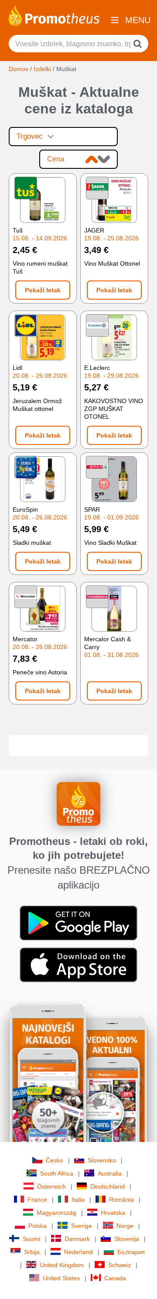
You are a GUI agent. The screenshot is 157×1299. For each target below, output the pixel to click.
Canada (115, 1278)
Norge (124, 1225)
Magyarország (56, 1212)
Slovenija (126, 1238)
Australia (110, 1173)
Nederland (78, 1251)
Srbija (32, 1251)
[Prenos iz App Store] (78, 964)
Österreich (51, 1186)
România (121, 1199)
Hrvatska (113, 1212)
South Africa (56, 1173)
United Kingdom (62, 1264)
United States (61, 1278)
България (131, 1251)
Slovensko (102, 1160)
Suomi (31, 1238)
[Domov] (54, 14)
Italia (78, 1199)
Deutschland (107, 1186)
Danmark (77, 1238)
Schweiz (119, 1264)
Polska (37, 1225)
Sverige (81, 1225)
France (37, 1199)
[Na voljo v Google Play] (78, 922)
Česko (54, 1160)
